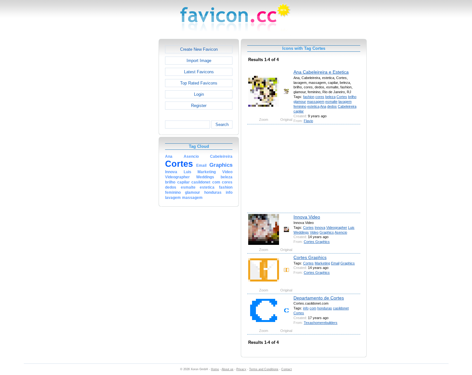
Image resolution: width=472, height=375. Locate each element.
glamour (299, 101)
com (313, 308)
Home (215, 369)
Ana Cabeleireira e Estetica (321, 72)
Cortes (342, 97)
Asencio (341, 232)
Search (222, 124)
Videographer (336, 227)
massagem (315, 101)
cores (319, 97)
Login (199, 94)
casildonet (341, 308)
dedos (332, 106)
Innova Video (306, 216)
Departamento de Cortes (318, 297)
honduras (324, 308)
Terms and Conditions (263, 369)
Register (198, 105)
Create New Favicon (199, 49)
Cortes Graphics (317, 242)
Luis (351, 227)
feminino (299, 106)
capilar (298, 111)
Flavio (308, 121)
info (306, 308)
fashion (308, 97)
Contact (286, 369)
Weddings (301, 232)
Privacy (241, 369)
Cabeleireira (347, 106)
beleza (330, 97)
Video (314, 232)
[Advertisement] (131, 135)
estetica (313, 106)
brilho (352, 97)
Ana (323, 106)
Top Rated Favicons (198, 83)
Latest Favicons (199, 71)
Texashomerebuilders (320, 323)
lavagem (345, 101)
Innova (320, 227)
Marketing (322, 263)
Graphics (326, 232)
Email (335, 263)
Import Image (199, 60)
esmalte (331, 101)
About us (227, 369)
